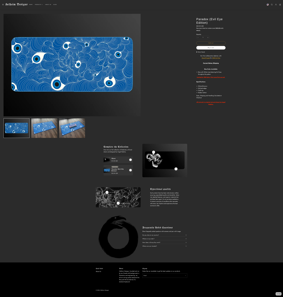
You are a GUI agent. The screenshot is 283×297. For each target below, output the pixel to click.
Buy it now (211, 48)
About (121, 268)
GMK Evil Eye (216, 58)
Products (38, 4)
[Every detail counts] (107, 192)
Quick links (99, 268)
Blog (55, 4)
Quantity (198, 34)
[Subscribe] (185, 275)
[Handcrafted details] (118, 203)
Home (31, 4)
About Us (48, 4)
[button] (3, 4)
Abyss (113, 158)
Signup (144, 268)
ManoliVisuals (206, 58)
